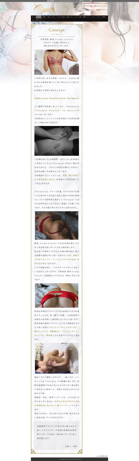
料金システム (70, 17)
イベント (93, 17)
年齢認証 (33, 23)
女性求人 (104, 17)
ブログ (98, 17)
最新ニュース (86, 17)
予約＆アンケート (39, 20)
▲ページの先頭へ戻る (102, 456)
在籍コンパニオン (51, 17)
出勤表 (43, 17)
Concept (38, 17)
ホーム (33, 17)
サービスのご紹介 (61, 17)
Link (33, 20)
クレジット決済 (78, 17)
